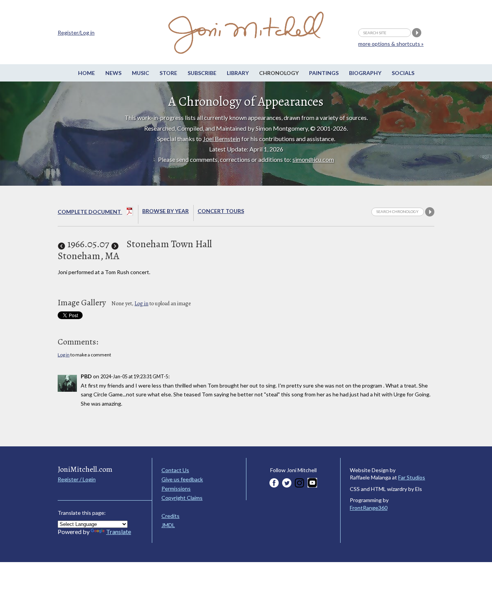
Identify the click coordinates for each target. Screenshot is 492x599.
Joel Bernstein (221, 138)
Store (168, 73)
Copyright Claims (182, 497)
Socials (403, 73)
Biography (365, 73)
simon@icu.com (313, 159)
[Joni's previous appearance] (61, 244)
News (113, 73)
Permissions (176, 488)
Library (238, 73)
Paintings (324, 73)
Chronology (279, 73)
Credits (170, 515)
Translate (118, 531)
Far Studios (411, 477)
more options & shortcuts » (391, 43)
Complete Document (90, 211)
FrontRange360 (368, 507)
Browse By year (165, 211)
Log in (141, 303)
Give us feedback (182, 479)
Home (86, 73)
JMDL (168, 525)
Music (140, 73)
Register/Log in (76, 32)
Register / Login (77, 479)
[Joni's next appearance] (115, 244)
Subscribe (202, 73)
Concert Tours (221, 211)
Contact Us (175, 470)
